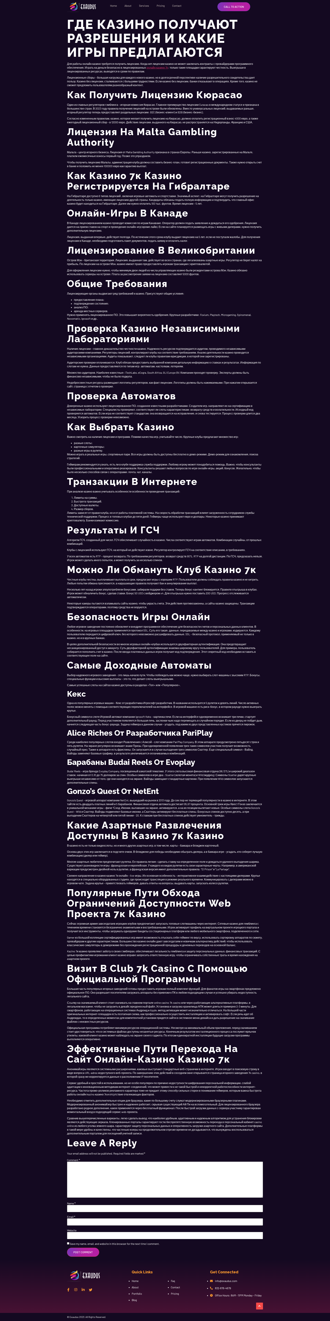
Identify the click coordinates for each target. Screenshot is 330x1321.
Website (71, 1230)
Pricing (161, 5)
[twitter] (90, 1289)
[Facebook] (68, 1289)
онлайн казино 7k (157, 67)
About (127, 5)
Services (144, 5)
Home (113, 5)
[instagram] (75, 1289)
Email (71, 1216)
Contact (177, 5)
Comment (73, 1160)
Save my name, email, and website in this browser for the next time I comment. (115, 1243)
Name (71, 1203)
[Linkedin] (83, 1289)
